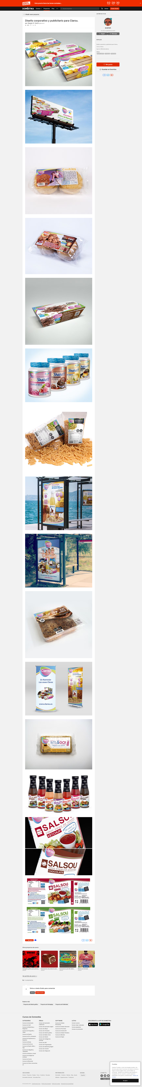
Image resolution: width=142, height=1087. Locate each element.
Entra (32, 992)
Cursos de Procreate (60, 1028)
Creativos (42, 1075)
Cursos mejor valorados (78, 1025)
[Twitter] (105, 1075)
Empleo (34, 1075)
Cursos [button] (38, 8)
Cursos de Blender (60, 1034)
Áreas (41, 1020)
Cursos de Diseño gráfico (45, 1032)
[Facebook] (101, 1075)
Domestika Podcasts (27, 1077)
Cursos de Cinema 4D (60, 1030)
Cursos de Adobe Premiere (62, 1032)
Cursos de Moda (27, 1042)
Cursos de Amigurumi (44, 1050)
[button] (57, 9)
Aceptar (125, 1080)
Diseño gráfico (100, 53)
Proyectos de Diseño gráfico (31, 1004)
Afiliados (57, 1077)
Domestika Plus (36, 1077)
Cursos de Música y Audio (29, 1053)
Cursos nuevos (76, 1023)
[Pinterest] (108, 1075)
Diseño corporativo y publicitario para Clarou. (107, 44)
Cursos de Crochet (44, 1048)
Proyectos (47, 8)
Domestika (57, 1075)
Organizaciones (64, 1077)
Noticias (68, 1075)
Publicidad (113, 53)
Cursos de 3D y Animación (29, 1036)
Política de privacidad (46, 1083)
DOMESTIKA (28, 9)
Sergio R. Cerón (36, 23)
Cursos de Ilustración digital (46, 1026)
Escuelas (48, 1075)
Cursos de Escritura (28, 1044)
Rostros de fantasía (83, 968)
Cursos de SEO (43, 1042)
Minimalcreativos (105, 49)
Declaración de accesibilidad (67, 1083)
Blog (72, 1075)
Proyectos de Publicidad (62, 1004)
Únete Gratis (40, 992)
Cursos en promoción (77, 1029)
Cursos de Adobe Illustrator (62, 1026)
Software (58, 1020)
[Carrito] (102, 9)
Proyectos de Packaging (47, 1004)
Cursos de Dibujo (43, 1028)
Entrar (106, 8)
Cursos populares (76, 1027)
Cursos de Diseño (27, 1034)
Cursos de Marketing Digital (46, 1046)
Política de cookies (56, 1083)
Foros (38, 1075)
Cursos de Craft (27, 1025)
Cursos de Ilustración (28, 1023)
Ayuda (75, 1075)
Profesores (71, 1077)
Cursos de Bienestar (28, 1061)
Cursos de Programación (45, 1044)
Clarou (101, 46)
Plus (53, 8)
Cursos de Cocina (27, 1059)
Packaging (107, 53)
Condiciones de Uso (36, 1083)
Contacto (63, 1075)
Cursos (24, 1075)
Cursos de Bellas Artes (45, 1034)
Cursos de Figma (59, 1037)
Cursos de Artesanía (44, 1030)
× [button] (140, 3)
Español (83, 1075)
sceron (36, 947)
